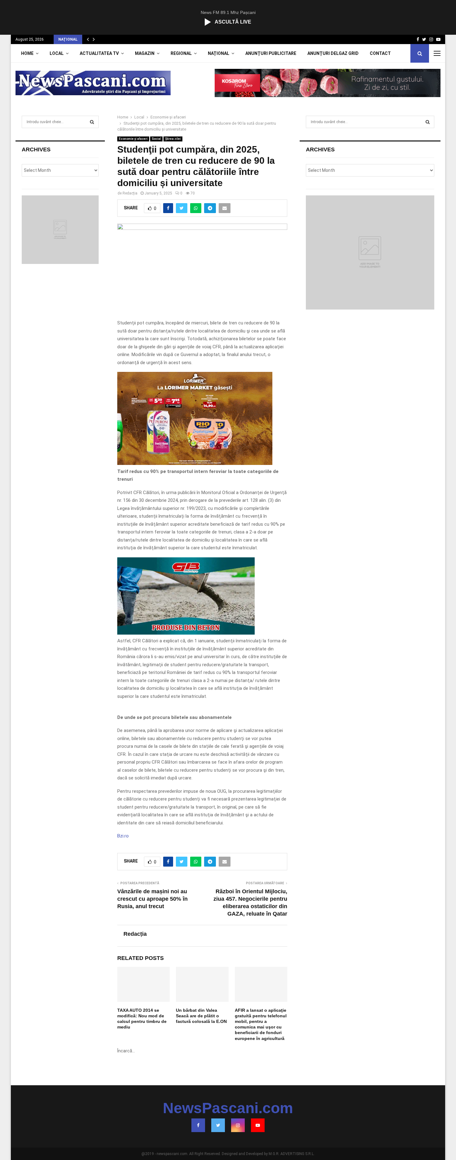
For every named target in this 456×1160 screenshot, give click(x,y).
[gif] (194, 463)
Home (27, 53)
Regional (181, 53)
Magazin (144, 53)
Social (156, 139)
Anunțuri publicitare (270, 53)
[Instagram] (238, 1125)
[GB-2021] (186, 633)
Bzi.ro (123, 836)
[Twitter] (218, 1125)
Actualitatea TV (99, 53)
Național (218, 53)
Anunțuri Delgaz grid (333, 53)
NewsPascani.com (228, 1108)
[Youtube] (258, 1125)
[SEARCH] (92, 122)
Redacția (130, 193)
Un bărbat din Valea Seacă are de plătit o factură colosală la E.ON (201, 1016)
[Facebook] (198, 1125)
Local (57, 53)
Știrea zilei (173, 139)
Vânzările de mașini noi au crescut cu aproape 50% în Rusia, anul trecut (152, 898)
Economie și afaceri (133, 139)
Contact (380, 53)
